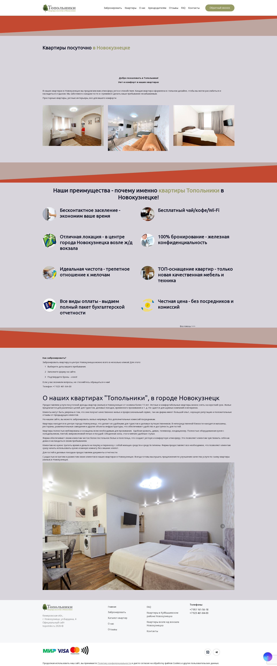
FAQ (183, 8)
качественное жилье (109, 412)
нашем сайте (53, 419)
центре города (74, 423)
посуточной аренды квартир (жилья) (86, 404)
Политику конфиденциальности (114, 663)
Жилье (227, 404)
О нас (142, 8)
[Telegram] (216, 652)
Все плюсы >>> (187, 326)
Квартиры (130, 8)
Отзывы (173, 8)
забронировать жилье (84, 419)
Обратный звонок (220, 7)
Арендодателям (157, 8)
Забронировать (113, 8)
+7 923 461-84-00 (62, 386)
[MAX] (207, 652)
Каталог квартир (117, 617)
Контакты (194, 8)
